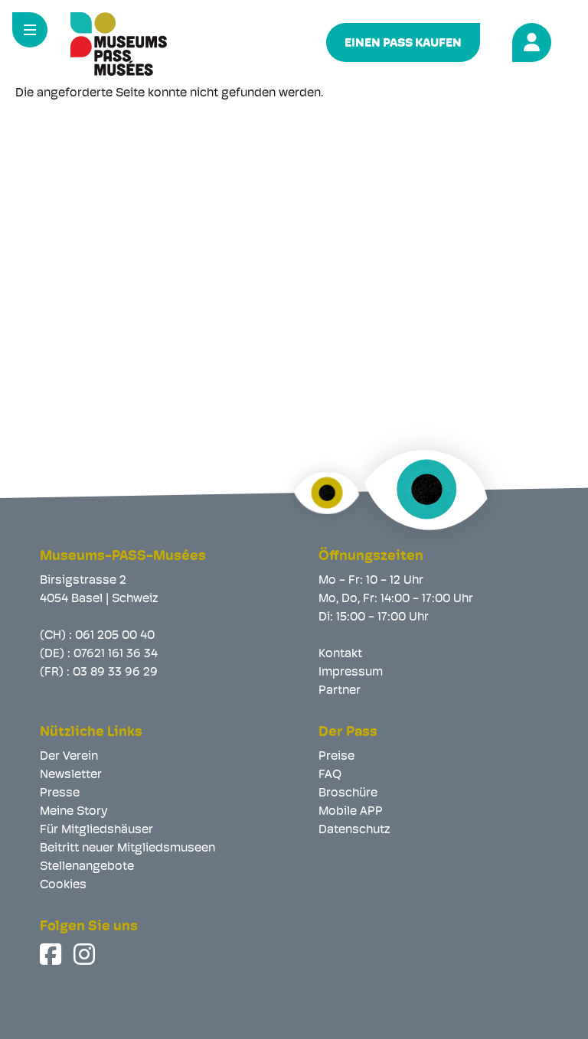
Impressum (350, 672)
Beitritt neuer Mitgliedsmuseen (127, 848)
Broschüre (347, 793)
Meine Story (73, 812)
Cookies (63, 885)
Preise (336, 757)
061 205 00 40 (115, 636)
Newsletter (71, 775)
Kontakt (340, 654)
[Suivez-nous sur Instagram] (86, 954)
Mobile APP (350, 812)
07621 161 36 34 (116, 654)
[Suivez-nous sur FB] (52, 954)
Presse (60, 793)
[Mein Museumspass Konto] (529, 40)
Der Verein (69, 757)
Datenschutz (354, 830)
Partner (339, 691)
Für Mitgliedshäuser (96, 830)
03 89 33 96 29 (115, 672)
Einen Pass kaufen (403, 43)
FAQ (329, 775)
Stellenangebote (87, 867)
